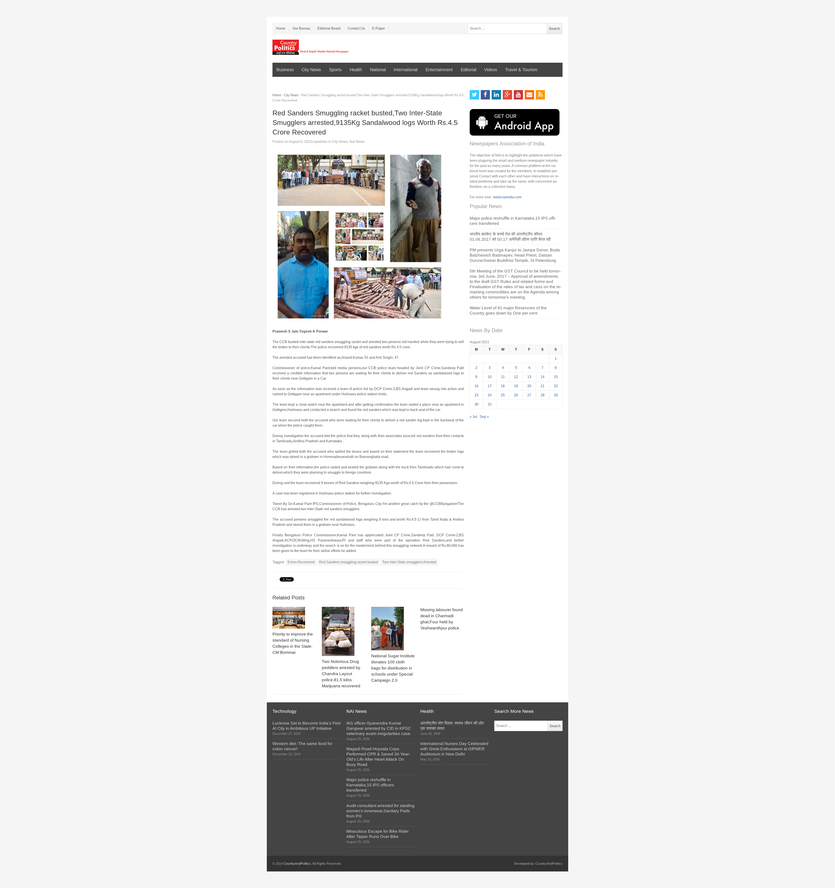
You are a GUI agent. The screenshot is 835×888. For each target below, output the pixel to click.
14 (542, 377)
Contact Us (356, 28)
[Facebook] (485, 94)
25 (503, 395)
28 (542, 395)
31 (490, 404)
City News (311, 69)
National (378, 69)
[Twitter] (474, 94)
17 (490, 386)
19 (516, 386)
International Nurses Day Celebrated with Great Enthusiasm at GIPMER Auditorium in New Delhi (454, 748)
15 (556, 377)
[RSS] (540, 94)
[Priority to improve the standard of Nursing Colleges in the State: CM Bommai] (294, 618)
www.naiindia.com (507, 197)
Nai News (357, 141)
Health (356, 69)
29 (556, 395)
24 (490, 395)
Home (280, 28)
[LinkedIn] (496, 94)
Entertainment (439, 69)
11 (503, 377)
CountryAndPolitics (297, 863)
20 (529, 386)
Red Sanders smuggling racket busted (348, 562)
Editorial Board (329, 28)
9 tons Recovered (301, 562)
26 (516, 395)
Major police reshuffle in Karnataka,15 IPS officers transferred (370, 784)
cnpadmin (319, 141)
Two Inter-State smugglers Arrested (409, 562)
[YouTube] (518, 94)
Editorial (468, 69)
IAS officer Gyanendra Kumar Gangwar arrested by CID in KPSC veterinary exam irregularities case (378, 728)
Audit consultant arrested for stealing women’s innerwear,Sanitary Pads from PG (380, 810)
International (406, 69)
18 (503, 386)
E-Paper (378, 28)
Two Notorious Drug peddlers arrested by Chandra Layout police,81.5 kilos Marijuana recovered (341, 673)
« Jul (473, 417)
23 (476, 395)
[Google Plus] (507, 94)
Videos (490, 69)
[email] (529, 94)
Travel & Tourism (521, 69)
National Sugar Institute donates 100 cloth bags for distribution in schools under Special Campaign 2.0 (393, 668)
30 (476, 404)
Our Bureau (301, 28)
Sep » (484, 417)
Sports (335, 69)
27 (529, 395)
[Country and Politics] (310, 47)
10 (490, 377)
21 (542, 386)
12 (516, 377)
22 (556, 386)
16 (476, 386)
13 (529, 377)
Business (285, 69)
